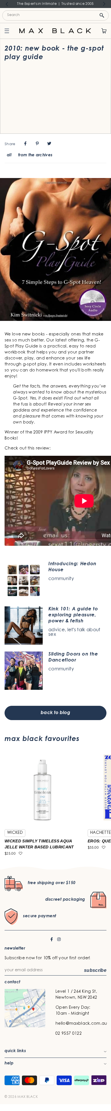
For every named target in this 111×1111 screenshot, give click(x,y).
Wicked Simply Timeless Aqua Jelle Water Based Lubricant (39, 844)
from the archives (35, 155)
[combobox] (55, 15)
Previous (7, 4)
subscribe (95, 970)
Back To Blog (55, 713)
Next (104, 4)
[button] (20, 853)
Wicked (15, 833)
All (9, 155)
